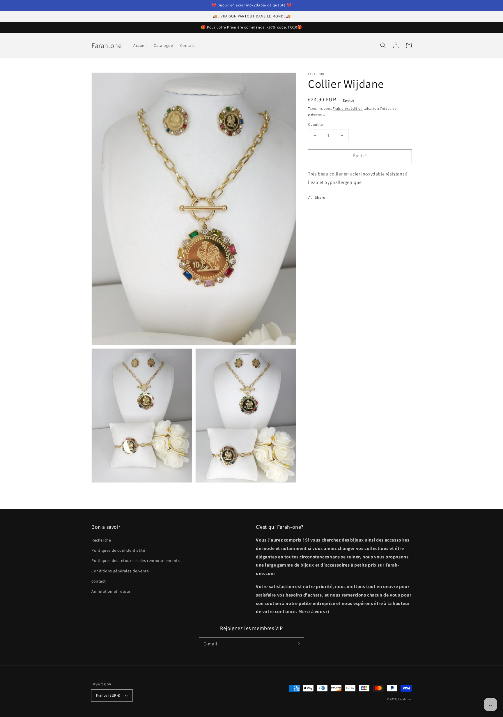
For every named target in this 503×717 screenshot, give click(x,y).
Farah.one (405, 699)
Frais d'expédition (348, 108)
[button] (383, 45)
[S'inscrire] (297, 644)
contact (98, 581)
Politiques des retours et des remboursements (135, 560)
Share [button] (320, 197)
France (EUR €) (108, 695)
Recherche (101, 540)
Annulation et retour (111, 591)
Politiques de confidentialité (118, 550)
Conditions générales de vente (120, 571)
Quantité (315, 124)
